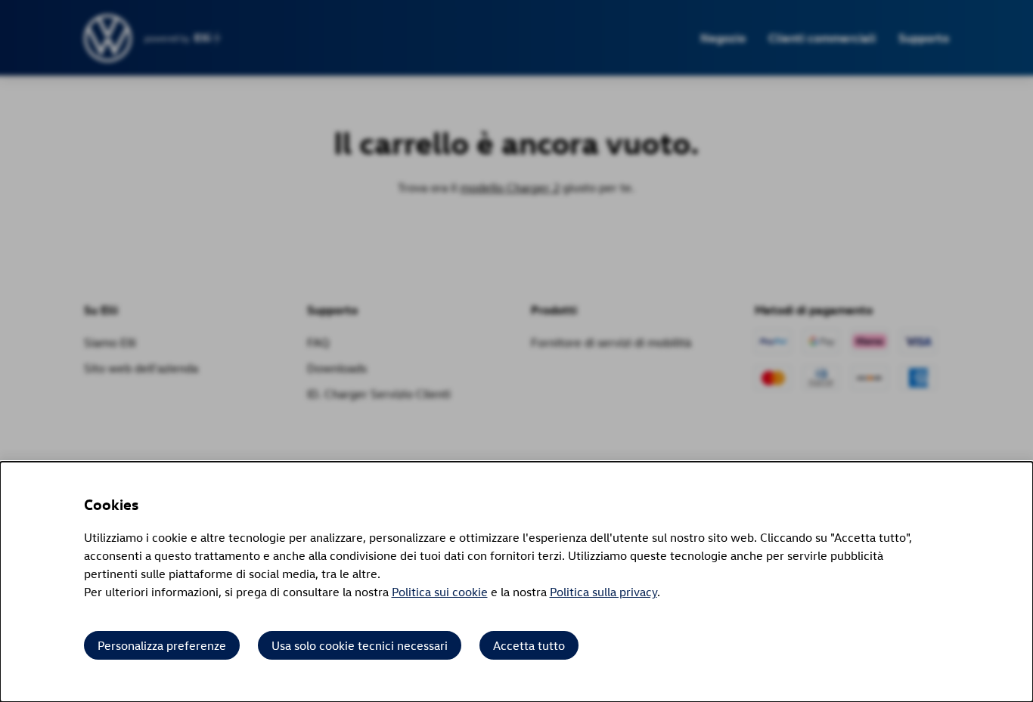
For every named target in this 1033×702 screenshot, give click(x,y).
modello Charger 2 (510, 187)
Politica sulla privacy (603, 591)
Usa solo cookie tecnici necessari (359, 645)
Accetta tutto (529, 645)
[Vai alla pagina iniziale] (108, 38)
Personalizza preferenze (162, 645)
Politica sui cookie (440, 591)
